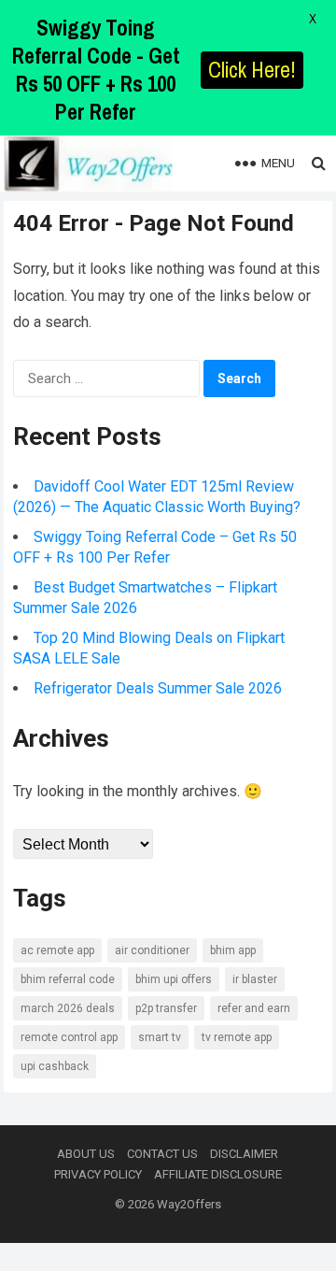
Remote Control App (69, 1037)
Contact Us (162, 1154)
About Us (86, 1154)
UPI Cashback (55, 1066)
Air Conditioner (152, 950)
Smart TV (159, 1037)
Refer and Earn (253, 1008)
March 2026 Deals (68, 1008)
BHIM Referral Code (68, 979)
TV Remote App (237, 1037)
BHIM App (233, 950)
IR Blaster (254, 979)
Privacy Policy (98, 1174)
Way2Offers (189, 1204)
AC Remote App (57, 950)
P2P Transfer (166, 1008)
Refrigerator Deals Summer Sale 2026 (158, 688)
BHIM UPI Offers (173, 979)
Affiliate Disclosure (218, 1174)
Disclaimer (244, 1154)
